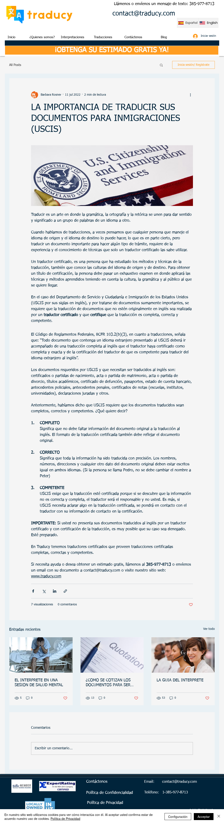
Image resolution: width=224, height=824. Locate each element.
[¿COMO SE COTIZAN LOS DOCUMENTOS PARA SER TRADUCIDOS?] (112, 655)
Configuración (177, 816)
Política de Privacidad (65, 818)
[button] (161, 65)
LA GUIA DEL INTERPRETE (180, 680)
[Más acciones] (190, 94)
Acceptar (204, 816)
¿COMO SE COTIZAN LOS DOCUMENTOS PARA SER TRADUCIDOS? (108, 683)
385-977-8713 (201, 4)
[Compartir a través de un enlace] (65, 591)
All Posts (15, 65)
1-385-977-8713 (175, 792)
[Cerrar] (218, 817)
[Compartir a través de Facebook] (33, 591)
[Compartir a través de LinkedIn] (54, 591)
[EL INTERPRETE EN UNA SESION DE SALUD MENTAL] (41, 655)
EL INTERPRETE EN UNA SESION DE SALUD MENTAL (39, 682)
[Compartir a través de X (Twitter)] (44, 591)
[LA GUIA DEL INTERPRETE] (183, 655)
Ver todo (209, 629)
